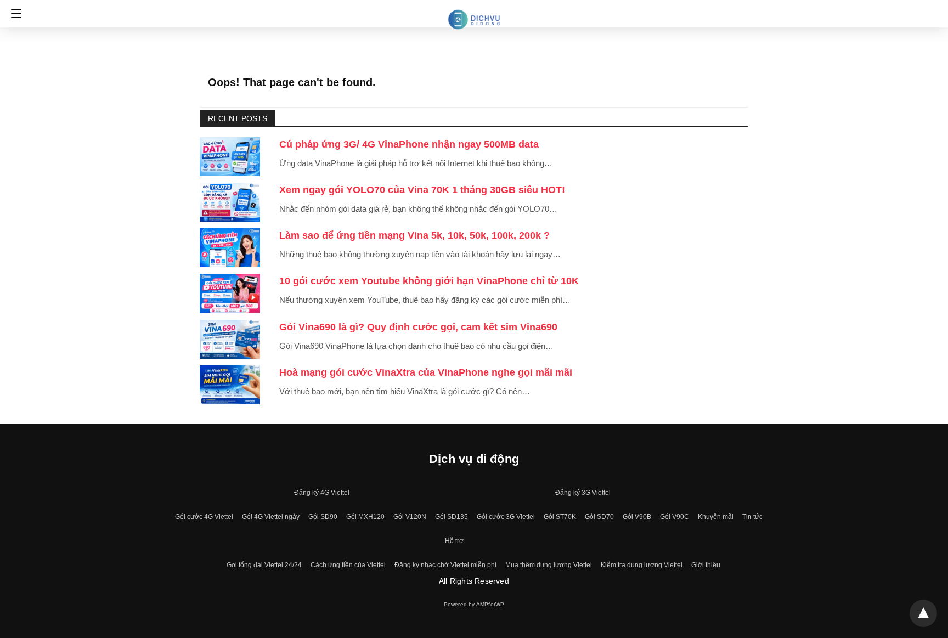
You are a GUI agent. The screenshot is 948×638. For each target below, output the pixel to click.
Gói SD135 (451, 517)
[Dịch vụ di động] (474, 12)
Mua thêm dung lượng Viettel (548, 565)
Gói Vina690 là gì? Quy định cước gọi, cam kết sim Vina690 (418, 326)
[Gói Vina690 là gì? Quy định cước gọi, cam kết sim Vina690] (230, 339)
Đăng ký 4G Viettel (321, 492)
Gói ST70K (560, 517)
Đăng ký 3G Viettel (583, 492)
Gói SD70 (599, 517)
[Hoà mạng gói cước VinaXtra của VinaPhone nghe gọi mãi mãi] (230, 384)
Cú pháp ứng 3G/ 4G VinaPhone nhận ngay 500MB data (409, 144)
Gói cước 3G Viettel (506, 517)
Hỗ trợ (454, 541)
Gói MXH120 (365, 517)
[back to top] (923, 613)
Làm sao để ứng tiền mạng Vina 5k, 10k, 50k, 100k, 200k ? (414, 235)
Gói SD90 (322, 517)
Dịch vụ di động (474, 459)
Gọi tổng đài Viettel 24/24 (264, 565)
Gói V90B (637, 517)
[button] (13, 13)
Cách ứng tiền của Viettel (348, 565)
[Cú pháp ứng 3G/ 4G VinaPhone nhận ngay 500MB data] (230, 156)
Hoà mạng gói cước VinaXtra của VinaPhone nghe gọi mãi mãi (425, 372)
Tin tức (752, 517)
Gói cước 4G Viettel (204, 517)
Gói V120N (409, 517)
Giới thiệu (705, 565)
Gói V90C (674, 517)
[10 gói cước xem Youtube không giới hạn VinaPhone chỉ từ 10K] (230, 293)
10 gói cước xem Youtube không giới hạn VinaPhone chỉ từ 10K (429, 280)
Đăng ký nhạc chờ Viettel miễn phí (445, 565)
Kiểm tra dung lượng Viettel (641, 565)
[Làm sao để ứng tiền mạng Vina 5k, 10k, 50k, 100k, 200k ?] (230, 247)
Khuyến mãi (715, 517)
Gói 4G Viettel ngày (271, 517)
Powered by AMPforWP (474, 604)
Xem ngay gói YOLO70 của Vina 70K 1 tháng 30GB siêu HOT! (422, 189)
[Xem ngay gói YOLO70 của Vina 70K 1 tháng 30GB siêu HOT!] (230, 202)
